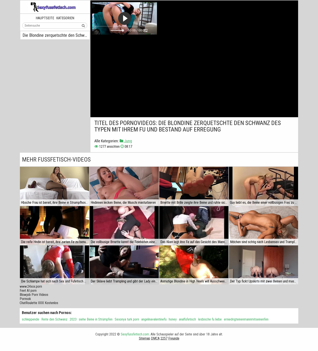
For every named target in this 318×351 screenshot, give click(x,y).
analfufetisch (187, 319)
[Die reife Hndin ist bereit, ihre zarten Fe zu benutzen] (54, 225)
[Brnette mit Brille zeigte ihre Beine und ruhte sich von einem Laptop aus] (193, 186)
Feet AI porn (28, 290)
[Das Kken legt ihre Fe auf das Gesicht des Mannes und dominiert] (193, 225)
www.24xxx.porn (31, 286)
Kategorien (65, 18)
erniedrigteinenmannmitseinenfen (246, 319)
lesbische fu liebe (210, 319)
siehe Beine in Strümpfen (95, 319)
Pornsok (25, 299)
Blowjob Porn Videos (34, 295)
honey (173, 319)
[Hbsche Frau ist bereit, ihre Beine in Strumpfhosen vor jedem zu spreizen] (54, 186)
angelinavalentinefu (154, 319)
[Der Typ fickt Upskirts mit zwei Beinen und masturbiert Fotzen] (263, 264)
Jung (127, 141)
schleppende (30, 319)
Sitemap (144, 338)
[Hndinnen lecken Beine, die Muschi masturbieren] (124, 186)
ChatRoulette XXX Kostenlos (39, 303)
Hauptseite (45, 18)
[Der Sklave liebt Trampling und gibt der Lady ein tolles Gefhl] (124, 264)
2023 (73, 319)
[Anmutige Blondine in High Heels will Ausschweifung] (193, 264)
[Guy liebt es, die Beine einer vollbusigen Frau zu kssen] (263, 186)
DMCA (155, 338)
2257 (164, 338)
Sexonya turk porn (127, 319)
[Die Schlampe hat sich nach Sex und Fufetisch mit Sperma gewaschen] (54, 264)
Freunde (173, 338)
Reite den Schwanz (54, 319)
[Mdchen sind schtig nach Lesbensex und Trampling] (263, 225)
